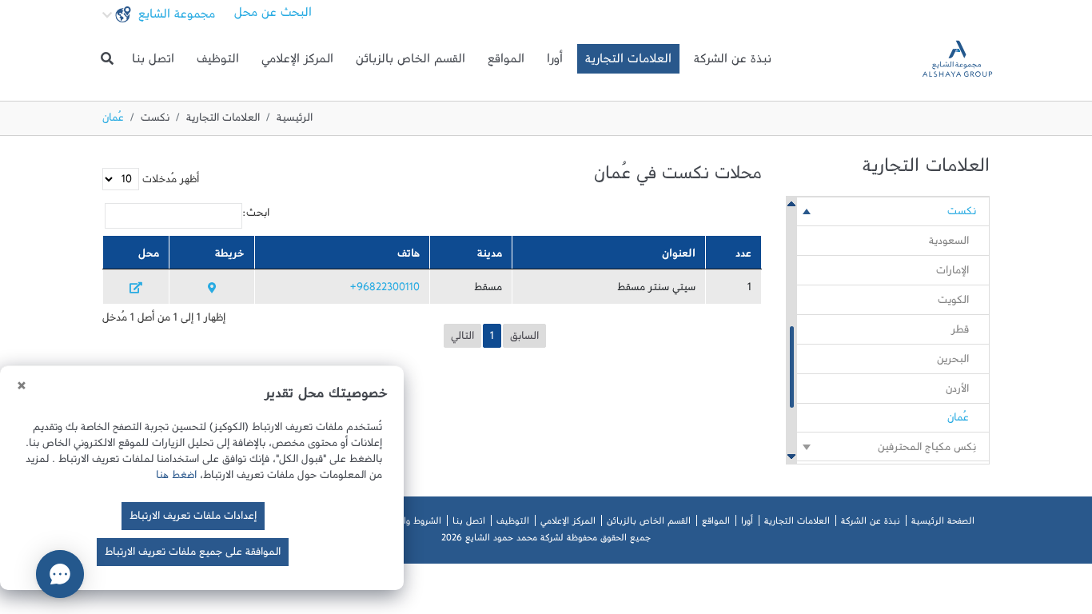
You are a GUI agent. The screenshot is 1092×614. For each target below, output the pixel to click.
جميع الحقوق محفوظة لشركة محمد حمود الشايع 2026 (546, 540)
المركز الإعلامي (297, 62)
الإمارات (952, 273)
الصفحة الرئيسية (942, 523)
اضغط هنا (176, 478)
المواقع (506, 62)
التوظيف (218, 62)
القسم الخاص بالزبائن (410, 62)
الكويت (953, 303)
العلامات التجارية (628, 62)
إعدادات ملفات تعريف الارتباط (193, 519)
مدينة (489, 257)
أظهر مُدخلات (169, 182)
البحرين (953, 362)
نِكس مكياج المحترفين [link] (927, 450)
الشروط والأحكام (410, 523)
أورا (555, 62)
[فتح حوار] (60, 574)
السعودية (949, 244)
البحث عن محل (273, 16)
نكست (155, 121)
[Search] (107, 59)
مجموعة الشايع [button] (174, 17)
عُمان (958, 421)
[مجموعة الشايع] (957, 59)
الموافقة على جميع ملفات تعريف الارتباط (193, 555)
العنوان (678, 257)
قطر (960, 333)
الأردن (957, 392)
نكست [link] (961, 214)
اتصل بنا (153, 62)
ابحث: (255, 216)
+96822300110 (385, 290)
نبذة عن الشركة (732, 62)
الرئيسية (295, 121)
